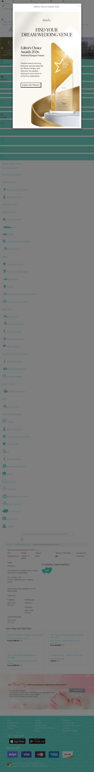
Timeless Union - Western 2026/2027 (67, 655)
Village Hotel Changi (57, 659)
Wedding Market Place (22, 544)
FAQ (9, 720)
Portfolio (74, 6)
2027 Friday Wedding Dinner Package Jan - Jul (67, 636)
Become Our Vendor (12, 22)
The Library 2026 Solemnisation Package (21, 656)
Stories (34, 11)
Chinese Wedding (51, 11)
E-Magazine (49, 17)
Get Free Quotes (39, 4)
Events (37, 720)
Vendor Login (33, 22)
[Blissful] (17, 741)
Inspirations (69, 11)
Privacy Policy (68, 723)
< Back (36, 550)
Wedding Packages (67, 17)
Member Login (74, 22)
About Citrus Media (70, 731)
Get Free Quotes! (55, 24)
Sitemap (10, 728)
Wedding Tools (20, 4)
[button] (2, 48)
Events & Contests (72, 4)
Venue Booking (38, 6)
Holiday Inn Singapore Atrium (17, 638)
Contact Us (66, 720)
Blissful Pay (12, 725)
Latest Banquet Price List (14, 9)
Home (6, 4)
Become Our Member (53, 22)
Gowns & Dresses (57, 6)
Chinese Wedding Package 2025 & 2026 (25, 635)
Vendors (55, 4)
